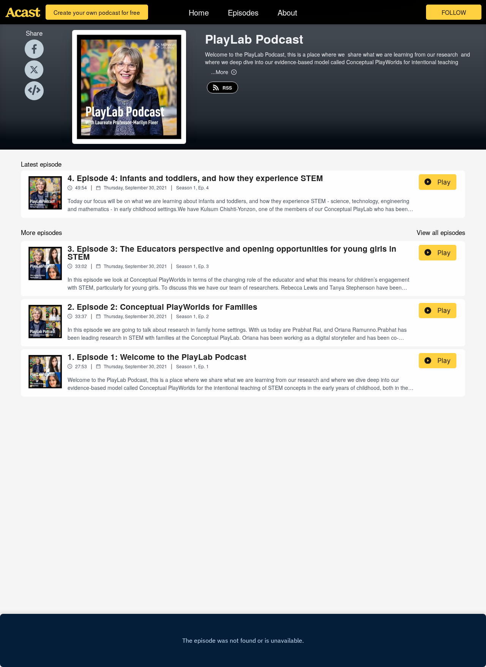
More (219, 72)
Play (444, 182)
